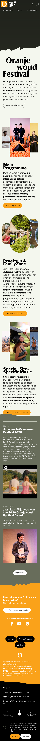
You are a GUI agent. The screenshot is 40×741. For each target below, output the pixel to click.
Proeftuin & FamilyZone (15, 313)
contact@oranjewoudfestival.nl (16, 692)
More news (20, 572)
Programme (8, 10)
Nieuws (11, 639)
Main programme (12, 205)
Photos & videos (25, 639)
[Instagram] (27, 624)
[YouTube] (19, 623)
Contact (20, 644)
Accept (15, 736)
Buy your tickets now (14, 105)
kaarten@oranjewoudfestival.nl (16, 696)
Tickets (20, 10)
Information (32, 10)
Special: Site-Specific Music (16, 412)
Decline (26, 736)
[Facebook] (12, 624)
